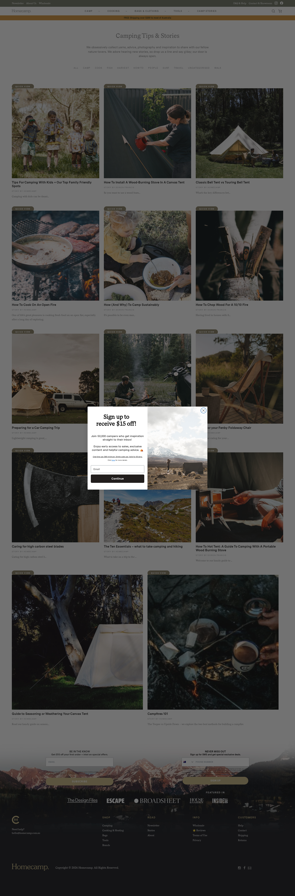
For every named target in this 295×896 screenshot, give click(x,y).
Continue (117, 478)
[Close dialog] (203, 410)
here (113, 460)
